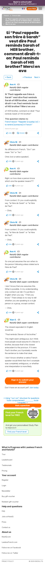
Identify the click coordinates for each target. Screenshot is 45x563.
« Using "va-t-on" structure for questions (21, 398)
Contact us (6, 527)
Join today (34, 387)
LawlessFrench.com (9, 542)
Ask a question (22, 405)
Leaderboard (7, 460)
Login (4, 485)
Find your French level (17, 431)
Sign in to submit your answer (22, 381)
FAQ (3, 511)
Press (4, 522)
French (6, 15)
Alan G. (13, 319)
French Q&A (16, 15)
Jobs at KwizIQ (7, 516)
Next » (37, 77)
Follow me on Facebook (11, 548)
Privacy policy (8, 561)
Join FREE (31, 9)
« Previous (27, 77)
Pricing (4, 471)
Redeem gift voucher (10, 502)
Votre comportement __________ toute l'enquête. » (22, 401)
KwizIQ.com (6, 537)
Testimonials (7, 465)
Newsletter (6, 491)
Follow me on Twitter (10, 553)
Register (5, 480)
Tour (4, 454)
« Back (8, 77)
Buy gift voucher (8, 496)
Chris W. (14, 142)
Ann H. (13, 84)
